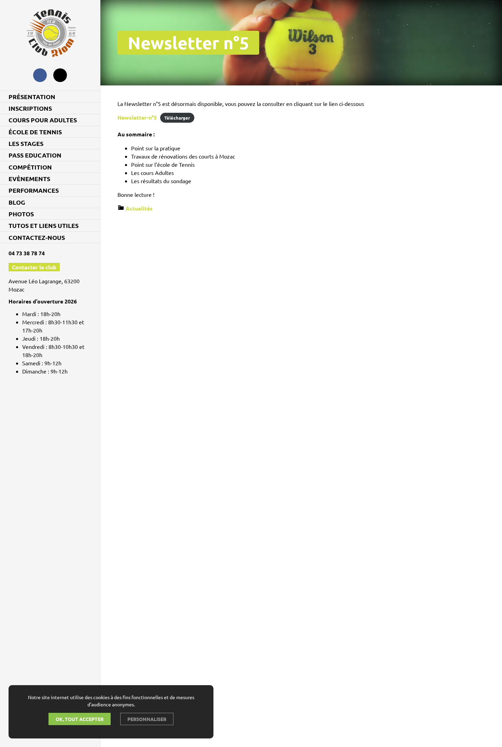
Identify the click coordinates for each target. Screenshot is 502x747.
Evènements (29, 178)
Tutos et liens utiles (44, 225)
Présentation (32, 96)
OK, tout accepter (79, 719)
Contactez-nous (37, 237)
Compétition (30, 167)
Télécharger (177, 118)
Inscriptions (30, 108)
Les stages (26, 143)
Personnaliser (146, 719)
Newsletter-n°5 (137, 117)
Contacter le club (34, 267)
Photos (21, 214)
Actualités (139, 208)
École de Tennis (35, 132)
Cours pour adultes (43, 120)
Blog (17, 202)
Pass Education (35, 155)
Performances (34, 190)
